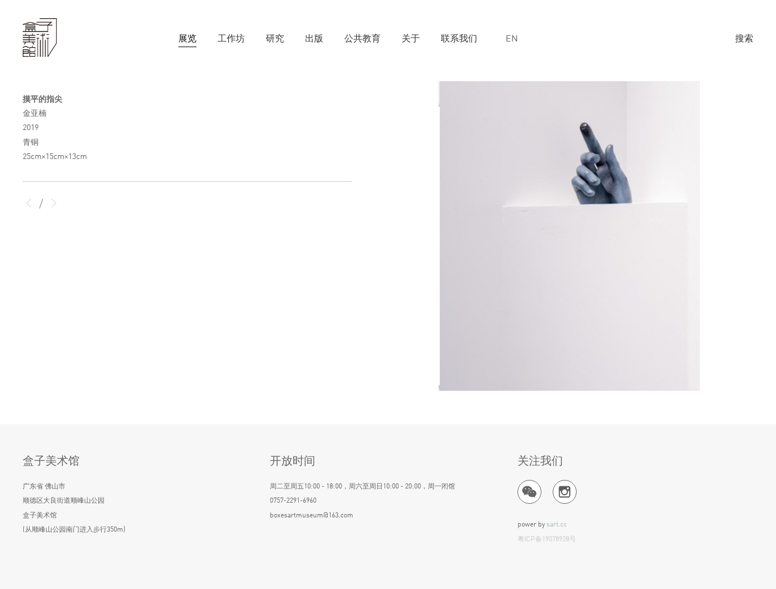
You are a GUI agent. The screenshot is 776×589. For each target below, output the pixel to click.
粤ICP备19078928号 (547, 539)
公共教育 (362, 39)
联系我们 (459, 39)
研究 (275, 39)
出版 (314, 39)
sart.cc (556, 524)
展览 (187, 39)
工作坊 (231, 39)
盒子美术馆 (40, 38)
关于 (411, 39)
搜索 (744, 39)
